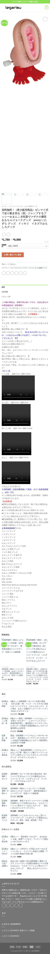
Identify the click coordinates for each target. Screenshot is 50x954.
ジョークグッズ (15, 268)
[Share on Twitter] (12, 273)
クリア (46, 242)
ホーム (4, 206)
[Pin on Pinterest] (21, 273)
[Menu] (29, 7)
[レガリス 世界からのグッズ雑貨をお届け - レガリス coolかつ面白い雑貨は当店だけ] (13, 7)
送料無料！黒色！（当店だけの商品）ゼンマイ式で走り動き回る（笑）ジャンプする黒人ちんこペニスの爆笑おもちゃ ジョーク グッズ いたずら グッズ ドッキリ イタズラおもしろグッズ (37, 675)
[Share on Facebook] (8, 273)
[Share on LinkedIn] (25, 273)
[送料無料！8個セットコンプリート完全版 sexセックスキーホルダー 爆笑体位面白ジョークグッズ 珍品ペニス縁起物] (13, 651)
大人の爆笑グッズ (30, 206)
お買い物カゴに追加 (12, 255)
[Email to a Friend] (16, 273)
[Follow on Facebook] (4, 905)
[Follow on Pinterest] (21, 905)
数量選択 (4, 245)
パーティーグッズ (15, 206)
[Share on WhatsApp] (4, 273)
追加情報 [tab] (5, 292)
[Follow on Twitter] (12, 905)
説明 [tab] (3, 287)
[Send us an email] (16, 905)
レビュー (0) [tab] (6, 296)
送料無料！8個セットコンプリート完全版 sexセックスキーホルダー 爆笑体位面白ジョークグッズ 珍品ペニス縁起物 (13, 673)
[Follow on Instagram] (8, 905)
